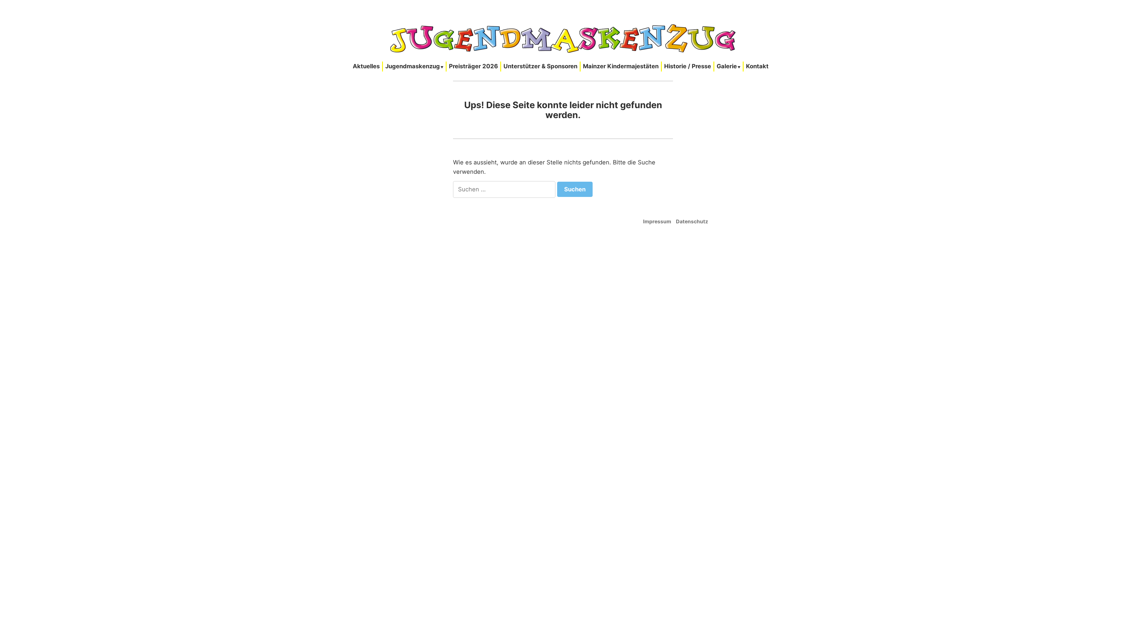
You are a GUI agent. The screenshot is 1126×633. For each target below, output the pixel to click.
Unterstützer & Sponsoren (540, 66)
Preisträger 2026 (473, 66)
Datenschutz (692, 221)
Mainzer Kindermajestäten (621, 66)
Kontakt (757, 66)
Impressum (657, 221)
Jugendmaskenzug (412, 66)
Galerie (727, 66)
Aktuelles (366, 66)
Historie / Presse (687, 66)
